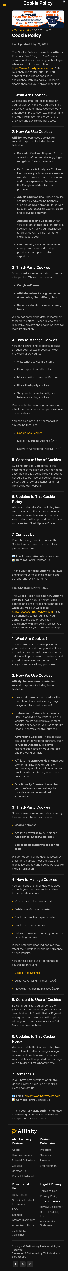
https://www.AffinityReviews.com (32, 68)
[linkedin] (30, 1264)
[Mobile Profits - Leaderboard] (38, 18)
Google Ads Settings (29, 433)
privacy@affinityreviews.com (42, 1095)
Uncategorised (21, 29)
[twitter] (23, 1264)
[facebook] (15, 1264)
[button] (4, 4)
